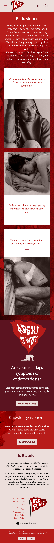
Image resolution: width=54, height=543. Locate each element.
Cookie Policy (19, 518)
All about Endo (19, 501)
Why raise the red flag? (18, 508)
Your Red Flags (27, 403)
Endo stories (20, 504)
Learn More (41, 533)
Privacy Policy (19, 515)
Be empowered (27, 441)
